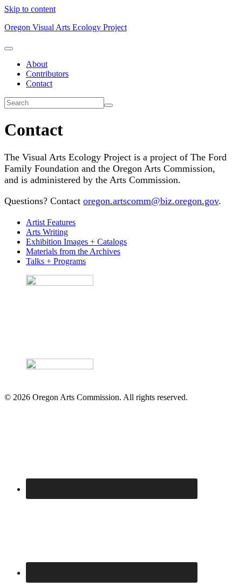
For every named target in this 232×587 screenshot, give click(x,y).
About (36, 64)
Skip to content (30, 9)
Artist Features (51, 222)
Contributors (47, 73)
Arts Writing (47, 232)
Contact (39, 83)
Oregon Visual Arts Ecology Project (65, 27)
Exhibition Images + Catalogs (76, 241)
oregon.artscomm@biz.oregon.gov (151, 200)
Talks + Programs (56, 261)
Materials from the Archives (73, 251)
